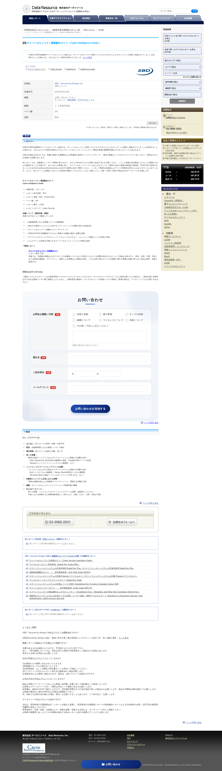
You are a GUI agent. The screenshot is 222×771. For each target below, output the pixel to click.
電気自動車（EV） (173, 259)
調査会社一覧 (113, 18)
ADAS (167, 253)
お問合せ (130, 748)
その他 (101, 30)
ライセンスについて (113, 320)
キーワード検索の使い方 (192, 77)
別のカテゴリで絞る (173, 60)
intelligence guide (87, 69)
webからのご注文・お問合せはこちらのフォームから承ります (122, 522)
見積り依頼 (82, 314)
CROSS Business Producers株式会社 (38, 760)
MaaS (167, 256)
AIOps (167, 227)
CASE (167, 263)
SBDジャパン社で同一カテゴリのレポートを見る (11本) (182, 38)
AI (195, 11)
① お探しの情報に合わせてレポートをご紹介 (181, 146)
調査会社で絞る (171, 95)
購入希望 (107, 314)
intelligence (71, 69)
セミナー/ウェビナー (164, 18)
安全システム (89, 30)
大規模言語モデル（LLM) (176, 207)
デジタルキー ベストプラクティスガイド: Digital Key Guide (55, 580)
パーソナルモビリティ (174, 266)
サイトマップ (132, 741)
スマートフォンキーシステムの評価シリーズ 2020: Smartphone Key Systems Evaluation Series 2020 (74, 584)
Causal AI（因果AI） (174, 200)
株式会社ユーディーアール (176, 738)
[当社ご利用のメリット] (182, 140)
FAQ (128, 738)
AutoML (168, 224)
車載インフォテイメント (175, 249)
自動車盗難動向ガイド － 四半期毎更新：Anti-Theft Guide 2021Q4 (59, 572)
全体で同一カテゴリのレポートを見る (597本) (180, 50)
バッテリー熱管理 (172, 243)
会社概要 (189, 18)
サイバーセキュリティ (37, 69)
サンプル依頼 (136, 314)
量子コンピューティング (175, 204)
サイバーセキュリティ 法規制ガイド (43, 251)
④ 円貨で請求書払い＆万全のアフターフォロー (182, 158)
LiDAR (167, 239)
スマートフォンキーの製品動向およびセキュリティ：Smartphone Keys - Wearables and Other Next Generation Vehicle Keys (84, 592)
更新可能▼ (152, 123)
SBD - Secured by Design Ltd (68, 83)
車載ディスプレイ (172, 236)
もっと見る (87, 57)
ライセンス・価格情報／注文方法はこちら (75, 100)
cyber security (56, 69)
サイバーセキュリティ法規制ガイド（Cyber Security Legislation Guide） (61, 560)
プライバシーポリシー (136, 744)
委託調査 (87, 18)
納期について (83, 320)
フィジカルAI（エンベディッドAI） (181, 210)
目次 (27, 136)
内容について (136, 320)
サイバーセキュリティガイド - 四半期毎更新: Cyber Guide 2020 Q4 (60, 588)
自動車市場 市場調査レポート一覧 (66, 30)
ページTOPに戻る (151, 423)
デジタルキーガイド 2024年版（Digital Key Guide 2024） (54, 564)
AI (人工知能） (171, 214)
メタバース (169, 197)
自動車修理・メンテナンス (177, 246)
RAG (166, 220)
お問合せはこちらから (175, 117)
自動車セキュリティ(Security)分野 (65, 556)
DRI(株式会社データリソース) (36, 30)
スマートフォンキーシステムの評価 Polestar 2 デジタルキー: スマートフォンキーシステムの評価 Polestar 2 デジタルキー (83, 576)
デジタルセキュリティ (174, 217)
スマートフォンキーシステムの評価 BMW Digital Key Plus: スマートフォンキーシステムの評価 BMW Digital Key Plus (81, 568)
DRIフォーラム (138, 18)
